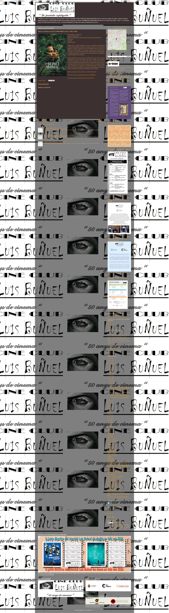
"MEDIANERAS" (110, 442)
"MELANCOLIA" (110, 444)
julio (111, 373)
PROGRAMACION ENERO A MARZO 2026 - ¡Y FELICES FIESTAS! (54, 128)
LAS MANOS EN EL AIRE (112, 455)
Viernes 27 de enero (111, 488)
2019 (110, 408)
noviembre (112, 366)
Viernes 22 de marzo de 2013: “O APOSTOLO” (116, 481)
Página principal (111, 513)
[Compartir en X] (51, 80)
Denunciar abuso (111, 517)
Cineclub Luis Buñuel (119, 522)
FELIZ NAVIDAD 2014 (111, 451)
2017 (110, 412)
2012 (110, 422)
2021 (110, 404)
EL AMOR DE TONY (111, 447)
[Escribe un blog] (50, 80)
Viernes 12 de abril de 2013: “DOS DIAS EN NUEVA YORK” (118, 467)
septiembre (112, 369)
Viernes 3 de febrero (111, 490)
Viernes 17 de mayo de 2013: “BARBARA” (115, 476)
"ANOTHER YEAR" (111, 431)
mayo (111, 377)
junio (111, 375)
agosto (111, 371)
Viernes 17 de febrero (112, 474)
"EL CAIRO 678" (110, 435)
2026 (110, 358)
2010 (110, 426)
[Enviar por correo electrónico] (49, 80)
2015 (110, 416)
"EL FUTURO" (110, 437)
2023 (110, 400)
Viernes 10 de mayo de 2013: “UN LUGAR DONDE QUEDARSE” (119, 465)
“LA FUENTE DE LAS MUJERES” (113, 440)
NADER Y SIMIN (110, 458)
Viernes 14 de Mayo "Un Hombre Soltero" (115, 471)
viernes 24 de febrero (112, 483)
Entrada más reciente (43, 121)
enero (111, 385)
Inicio (72, 121)
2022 (110, 402)
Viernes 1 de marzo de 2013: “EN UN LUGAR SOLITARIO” (118, 462)
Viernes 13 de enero (111, 469)
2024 (110, 362)
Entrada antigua (100, 121)
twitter (109, 326)
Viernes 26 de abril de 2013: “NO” (114, 487)
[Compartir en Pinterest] (54, 80)
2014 (110, 418)
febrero (111, 383)
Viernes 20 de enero (111, 479)
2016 (110, 414)
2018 (110, 410)
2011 (110, 424)
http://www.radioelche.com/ (113, 348)
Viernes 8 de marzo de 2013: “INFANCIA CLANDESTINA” (118, 497)
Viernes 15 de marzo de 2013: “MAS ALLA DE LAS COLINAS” (119, 472)
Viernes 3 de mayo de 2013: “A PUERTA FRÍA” (116, 492)
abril (111, 379)
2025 (110, 360)
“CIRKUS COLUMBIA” (111, 433)
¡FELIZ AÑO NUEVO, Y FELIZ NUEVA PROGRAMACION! (119, 397)
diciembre (112, 364)
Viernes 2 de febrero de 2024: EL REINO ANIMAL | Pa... (120, 387)
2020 (110, 406)
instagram (110, 324)
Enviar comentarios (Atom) (48, 124)
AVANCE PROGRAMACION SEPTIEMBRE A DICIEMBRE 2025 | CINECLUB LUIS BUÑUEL (58, 135)
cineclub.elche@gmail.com (113, 315)
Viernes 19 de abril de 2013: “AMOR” (114, 478)
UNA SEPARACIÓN (111, 460)
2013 (110, 420)
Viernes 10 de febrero (112, 463)
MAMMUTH (110, 456)
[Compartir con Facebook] (52, 80)
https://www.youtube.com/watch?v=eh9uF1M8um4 (84, 75)
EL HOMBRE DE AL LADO (112, 449)
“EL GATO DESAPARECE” (112, 439)
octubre (112, 368)
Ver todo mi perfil (111, 530)
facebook (109, 322)
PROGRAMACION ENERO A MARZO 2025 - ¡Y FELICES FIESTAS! (54, 142)
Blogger (92, 610)
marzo (111, 381)
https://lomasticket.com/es (88, 78)
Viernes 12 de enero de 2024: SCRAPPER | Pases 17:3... (120, 395)
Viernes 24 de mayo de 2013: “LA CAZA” (115, 485)
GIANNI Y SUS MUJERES (112, 453)
